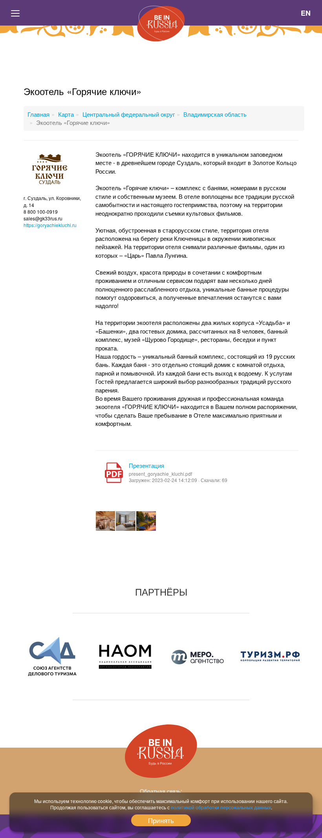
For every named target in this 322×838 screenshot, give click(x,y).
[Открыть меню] (15, 13)
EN (306, 13)
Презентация (146, 465)
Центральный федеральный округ (128, 114)
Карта (66, 114)
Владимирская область (215, 114)
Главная (38, 114)
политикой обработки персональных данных (221, 807)
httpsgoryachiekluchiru (50, 225)
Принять (161, 820)
